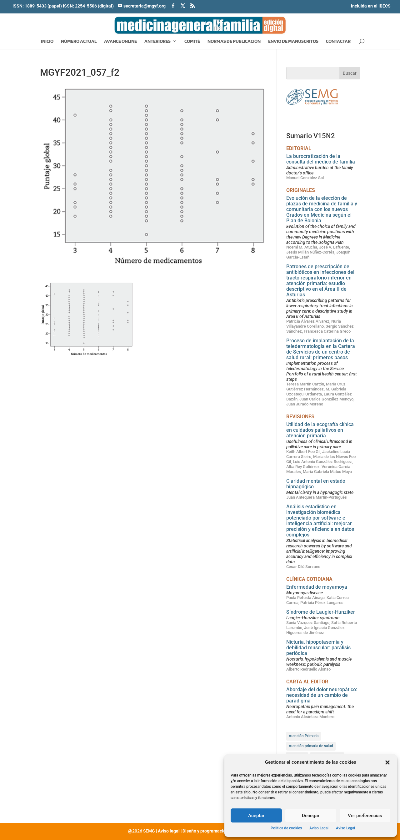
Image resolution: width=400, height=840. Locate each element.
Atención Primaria (303, 736)
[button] (387, 762)
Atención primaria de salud (311, 746)
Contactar (338, 41)
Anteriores (157, 41)
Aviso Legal (318, 828)
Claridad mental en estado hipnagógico (315, 484)
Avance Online (120, 41)
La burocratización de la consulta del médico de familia (320, 159)
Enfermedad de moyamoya (316, 587)
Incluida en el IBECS (371, 5)
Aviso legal (169, 830)
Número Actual (79, 41)
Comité (192, 41)
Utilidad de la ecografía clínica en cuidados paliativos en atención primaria (320, 430)
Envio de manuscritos (293, 41)
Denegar (310, 815)
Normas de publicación (234, 41)
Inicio (47, 41)
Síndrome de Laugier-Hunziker (320, 612)
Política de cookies (286, 828)
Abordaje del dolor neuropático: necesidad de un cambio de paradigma (321, 695)
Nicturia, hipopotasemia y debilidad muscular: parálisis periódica (318, 647)
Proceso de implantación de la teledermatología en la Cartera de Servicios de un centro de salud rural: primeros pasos (320, 349)
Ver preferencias (365, 815)
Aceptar (256, 815)
